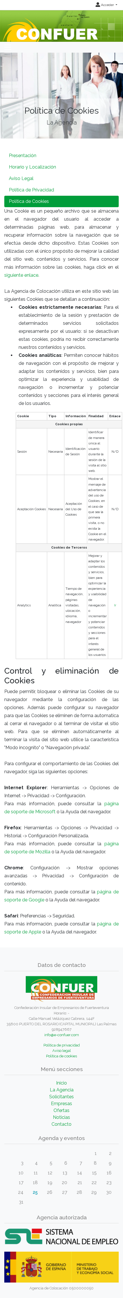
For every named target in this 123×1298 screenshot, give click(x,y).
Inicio (61, 1083)
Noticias (61, 1117)
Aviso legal (61, 1050)
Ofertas (61, 1110)
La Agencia (62, 1090)
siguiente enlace (21, 275)
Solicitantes (61, 1096)
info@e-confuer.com (61, 1035)
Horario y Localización (32, 167)
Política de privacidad (61, 1045)
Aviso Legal (21, 178)
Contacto (61, 1124)
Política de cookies (61, 1056)
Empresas (61, 1103)
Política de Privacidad (31, 190)
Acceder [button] (107, 5)
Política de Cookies (29, 201)
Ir (115, 605)
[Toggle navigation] (7, 47)
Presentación (22, 155)
